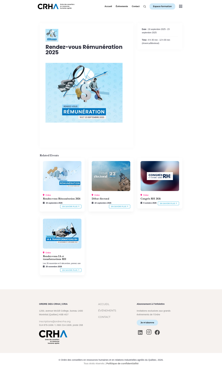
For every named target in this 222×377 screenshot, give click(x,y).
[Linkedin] (141, 332)
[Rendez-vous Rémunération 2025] (62, 176)
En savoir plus (70, 206)
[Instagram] (149, 332)
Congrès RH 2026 (151, 198)
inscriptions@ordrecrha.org (55, 321)
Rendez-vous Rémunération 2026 (61, 198)
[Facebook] (157, 332)
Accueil (108, 6)
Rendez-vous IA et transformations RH (54, 258)
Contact (136, 6)
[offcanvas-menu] (180, 6)
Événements (122, 6)
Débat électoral (100, 198)
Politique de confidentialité (122, 363)
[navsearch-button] (145, 5)
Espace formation (162, 6)
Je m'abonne (147, 322)
